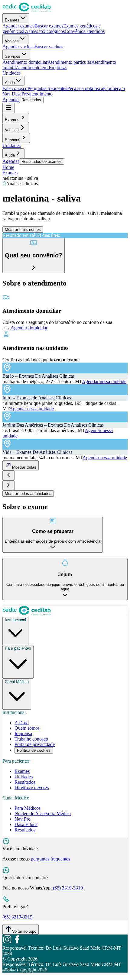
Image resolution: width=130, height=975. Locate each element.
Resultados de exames (41, 161)
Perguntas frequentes (47, 88)
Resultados (31, 100)
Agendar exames (18, 25)
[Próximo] (8, 485)
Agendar (10, 99)
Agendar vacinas (18, 46)
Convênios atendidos (85, 31)
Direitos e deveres (32, 787)
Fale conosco (15, 88)
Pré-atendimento (37, 93)
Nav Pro (23, 819)
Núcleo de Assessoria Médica (43, 813)
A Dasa (22, 722)
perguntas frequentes (50, 858)
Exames (12, 20)
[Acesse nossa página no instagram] (7, 942)
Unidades (11, 73)
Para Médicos (28, 808)
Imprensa (23, 733)
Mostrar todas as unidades (28, 493)
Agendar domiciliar (29, 327)
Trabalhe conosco (31, 738)
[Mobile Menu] (8, 108)
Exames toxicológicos (44, 31)
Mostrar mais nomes (23, 229)
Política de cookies (33, 750)
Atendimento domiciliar (24, 62)
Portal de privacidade (35, 744)
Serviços (12, 56)
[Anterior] (8, 475)
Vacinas (12, 41)
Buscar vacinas (48, 46)
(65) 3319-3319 (68, 887)
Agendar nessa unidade (104, 381)
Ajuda (10, 82)
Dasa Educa (26, 824)
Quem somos (27, 728)
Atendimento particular (69, 62)
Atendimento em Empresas (41, 67)
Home (8, 167)
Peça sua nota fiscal (85, 88)
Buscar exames (48, 25)
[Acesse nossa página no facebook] (17, 942)
